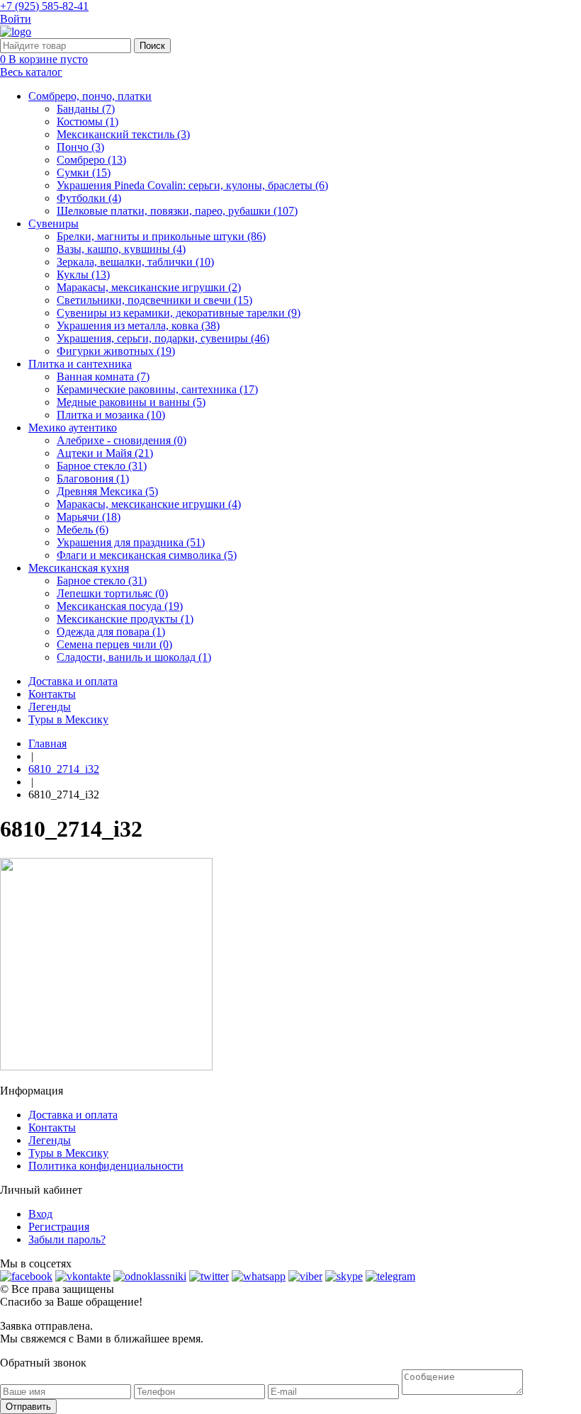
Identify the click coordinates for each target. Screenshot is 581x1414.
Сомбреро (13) (91, 160)
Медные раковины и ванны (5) (131, 402)
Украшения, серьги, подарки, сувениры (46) (163, 338)
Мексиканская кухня (78, 568)
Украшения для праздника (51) (131, 542)
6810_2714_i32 (63, 769)
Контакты (52, 694)
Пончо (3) (80, 147)
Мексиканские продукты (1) (125, 619)
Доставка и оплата (73, 681)
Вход (40, 1214)
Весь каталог (31, 72)
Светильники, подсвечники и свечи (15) (154, 300)
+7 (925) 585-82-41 (44, 6)
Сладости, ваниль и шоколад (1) (134, 657)
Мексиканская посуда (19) (120, 606)
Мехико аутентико (72, 428)
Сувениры (53, 223)
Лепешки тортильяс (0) (112, 593)
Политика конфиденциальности (106, 1166)
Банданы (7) (86, 109)
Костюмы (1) (87, 121)
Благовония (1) (93, 479)
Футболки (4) (89, 198)
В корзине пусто (44, 59)
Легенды (49, 707)
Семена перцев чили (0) (114, 644)
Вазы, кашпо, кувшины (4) (121, 249)
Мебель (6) (82, 530)
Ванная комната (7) (103, 377)
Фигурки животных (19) (116, 351)
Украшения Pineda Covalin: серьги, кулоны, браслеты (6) (192, 185)
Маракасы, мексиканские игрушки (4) (149, 504)
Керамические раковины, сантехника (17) (157, 389)
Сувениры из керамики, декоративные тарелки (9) (178, 313)
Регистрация (58, 1227)
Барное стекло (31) (102, 466)
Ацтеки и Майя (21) (105, 453)
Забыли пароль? (67, 1239)
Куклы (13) (83, 274)
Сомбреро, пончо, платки (90, 96)
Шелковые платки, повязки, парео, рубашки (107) (177, 211)
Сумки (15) (84, 172)
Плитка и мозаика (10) (111, 415)
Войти (15, 19)
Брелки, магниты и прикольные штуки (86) (161, 236)
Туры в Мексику (68, 719)
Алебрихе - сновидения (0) (121, 440)
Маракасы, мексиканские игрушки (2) (149, 287)
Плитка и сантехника (80, 364)
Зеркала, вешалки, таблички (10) (135, 262)
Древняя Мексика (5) (107, 491)
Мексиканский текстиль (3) (123, 134)
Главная (47, 743)
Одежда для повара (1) (111, 632)
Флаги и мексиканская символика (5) (147, 555)
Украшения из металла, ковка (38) (138, 325)
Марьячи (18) (88, 517)
